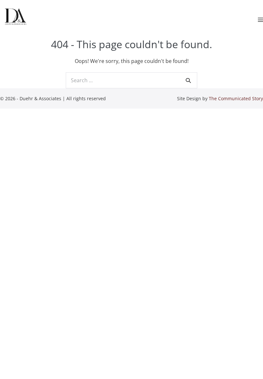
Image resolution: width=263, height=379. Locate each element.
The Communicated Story (236, 98)
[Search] (188, 80)
